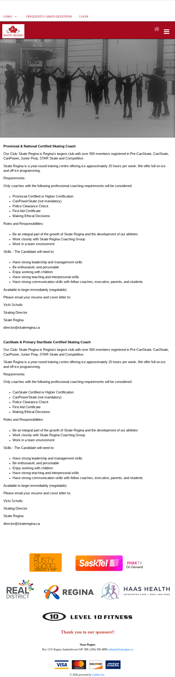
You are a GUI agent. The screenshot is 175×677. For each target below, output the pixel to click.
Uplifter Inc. (98, 674)
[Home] (156, 29)
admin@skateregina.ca (121, 649)
